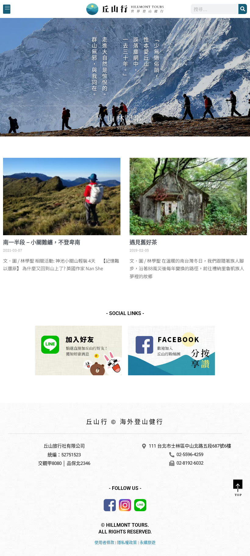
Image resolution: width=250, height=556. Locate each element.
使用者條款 (104, 542)
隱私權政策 (127, 542)
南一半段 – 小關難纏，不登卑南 (41, 242)
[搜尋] (242, 9)
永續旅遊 (147, 542)
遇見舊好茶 (143, 242)
